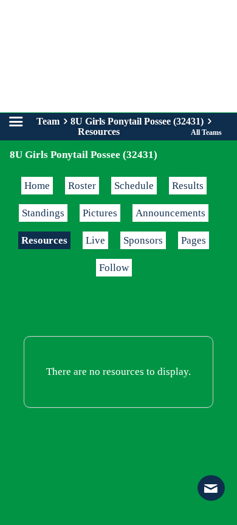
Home (37, 185)
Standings (43, 213)
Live (95, 240)
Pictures (100, 213)
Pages (193, 240)
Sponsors (143, 240)
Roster (82, 185)
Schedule (134, 185)
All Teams (206, 132)
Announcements (170, 213)
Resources (44, 240)
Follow (114, 267)
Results (188, 185)
